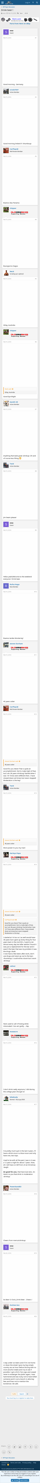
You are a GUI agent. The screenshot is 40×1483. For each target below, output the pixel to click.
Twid (12, 464)
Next (21, 1394)
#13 (35, 793)
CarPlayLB (14, 149)
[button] (2, 2)
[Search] (37, 2)
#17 (35, 1104)
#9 (36, 530)
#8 (36, 471)
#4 (36, 219)
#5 (36, 279)
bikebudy (14, 1097)
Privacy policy (26, 1463)
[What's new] (33, 2)
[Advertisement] (20, 61)
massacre (14, 1031)
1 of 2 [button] (14, 1394)
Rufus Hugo (14, 584)
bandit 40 (14, 402)
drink (26, 13)
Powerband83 (15, 1186)
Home (4, 1465)
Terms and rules (15, 1463)
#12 (35, 714)
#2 (36, 97)
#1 (36, 38)
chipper (13, 208)
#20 (35, 1316)
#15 (35, 977)
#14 (35, 864)
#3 (36, 156)
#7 (36, 409)
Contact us (5, 1463)
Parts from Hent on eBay (20, 23)
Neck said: (8, 389)
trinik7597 (14, 90)
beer (21, 13)
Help (34, 1463)
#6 (36, 342)
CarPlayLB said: (10, 920)
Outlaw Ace (14, 1305)
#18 (35, 1194)
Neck (12, 271)
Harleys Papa (15, 853)
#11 (35, 655)
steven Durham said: (11, 761)
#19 (35, 1253)
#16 (35, 1043)
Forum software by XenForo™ (18, 1469)
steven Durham (16, 643)
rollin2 (12, 966)
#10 (35, 592)
